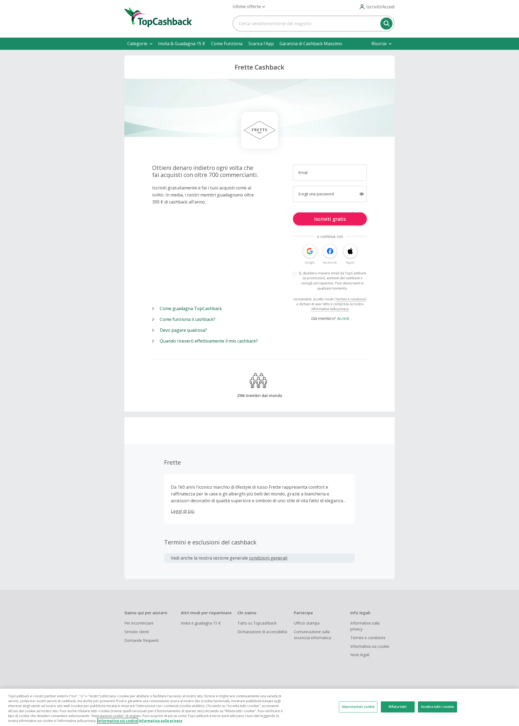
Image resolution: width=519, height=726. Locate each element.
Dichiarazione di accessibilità (262, 631)
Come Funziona (226, 44)
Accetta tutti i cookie (437, 706)
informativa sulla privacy (330, 309)
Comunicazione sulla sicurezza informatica (312, 634)
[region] (259, 707)
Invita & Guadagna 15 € (181, 44)
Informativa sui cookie (369, 646)
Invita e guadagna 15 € (201, 623)
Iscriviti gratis (330, 219)
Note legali (359, 654)
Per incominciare (139, 623)
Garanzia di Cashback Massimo (311, 44)
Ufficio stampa (307, 623)
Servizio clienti (136, 631)
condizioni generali (268, 558)
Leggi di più (182, 511)
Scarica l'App (261, 44)
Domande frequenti (141, 640)
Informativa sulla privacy (365, 626)
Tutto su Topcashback (257, 623)
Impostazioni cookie (358, 706)
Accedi (343, 318)
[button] (248, 6)
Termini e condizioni (350, 299)
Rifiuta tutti (398, 706)
